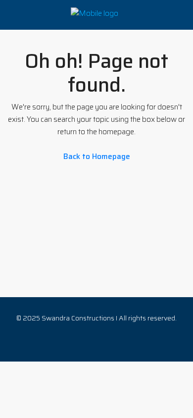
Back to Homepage (96, 156)
